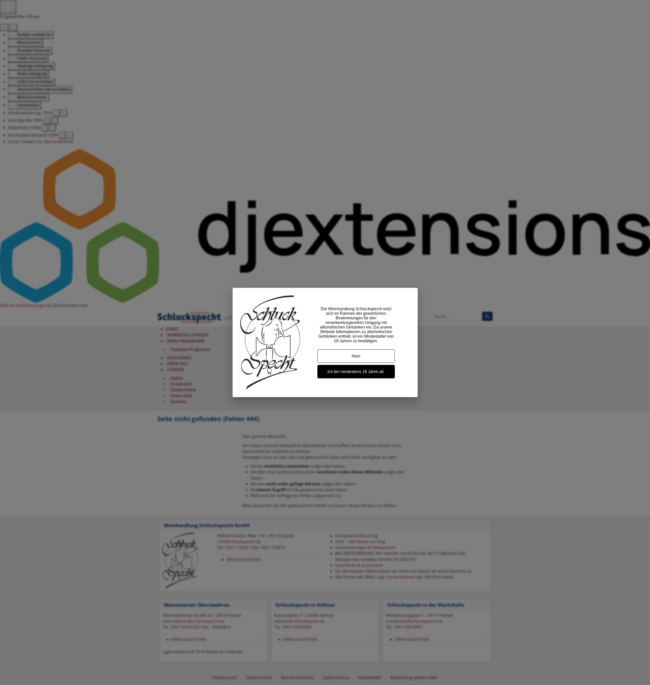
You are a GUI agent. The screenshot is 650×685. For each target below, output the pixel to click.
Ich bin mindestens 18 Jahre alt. (356, 371)
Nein (356, 356)
